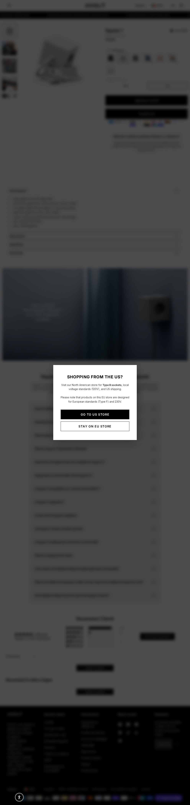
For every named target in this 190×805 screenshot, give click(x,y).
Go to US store (95, 414)
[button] (19, 797)
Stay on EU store (95, 426)
